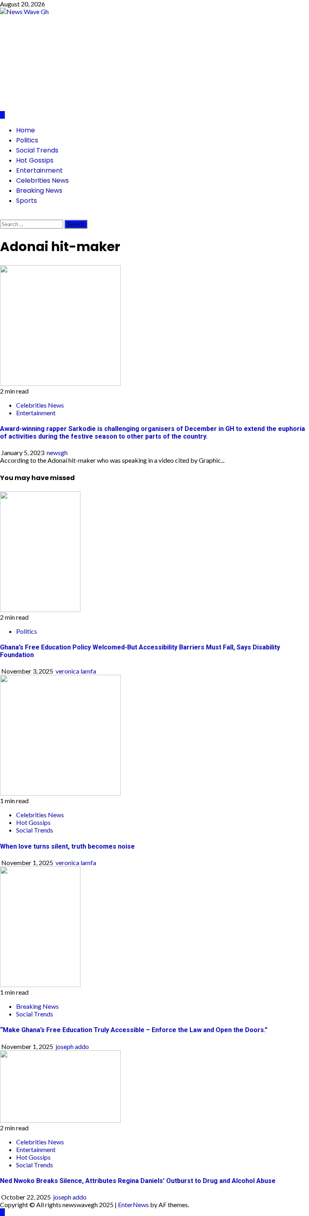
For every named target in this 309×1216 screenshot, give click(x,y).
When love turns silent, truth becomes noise (67, 846)
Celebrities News (42, 180)
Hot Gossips (35, 160)
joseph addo (72, 1046)
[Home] (2, 115)
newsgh (57, 452)
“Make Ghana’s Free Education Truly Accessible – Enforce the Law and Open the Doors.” (134, 1030)
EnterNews (133, 1204)
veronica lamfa (76, 671)
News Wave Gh (86, 56)
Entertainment (39, 170)
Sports (26, 200)
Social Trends (37, 150)
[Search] (2, 216)
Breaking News (39, 190)
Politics (27, 140)
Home (25, 130)
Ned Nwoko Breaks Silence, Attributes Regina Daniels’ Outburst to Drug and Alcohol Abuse (138, 1181)
